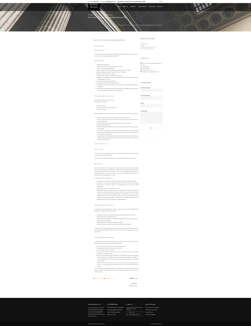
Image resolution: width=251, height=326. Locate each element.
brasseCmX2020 (99, 278)
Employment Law (109, 278)
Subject (142, 103)
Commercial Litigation (150, 314)
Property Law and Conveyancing (148, 47)
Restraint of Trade (111, 314)
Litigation (143, 45)
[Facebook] (135, 278)
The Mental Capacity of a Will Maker (115, 307)
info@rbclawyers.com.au (148, 70)
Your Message (144, 111)
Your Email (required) (145, 95)
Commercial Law (149, 312)
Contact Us (160, 6)
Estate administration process (101, 143)
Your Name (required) (145, 87)
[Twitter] (136, 278)
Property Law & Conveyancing (152, 307)
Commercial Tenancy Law (151, 309)
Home (119, 6)
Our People (132, 6)
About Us (125, 6)
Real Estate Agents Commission (114, 309)
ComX (161, 323)
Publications (152, 6)
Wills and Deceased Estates (147, 48)
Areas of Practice (142, 6)
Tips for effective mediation (113, 312)
